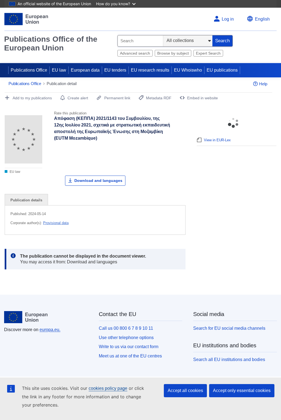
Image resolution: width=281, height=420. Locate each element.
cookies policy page (108, 388)
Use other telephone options (126, 337)
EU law (59, 70)
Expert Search (208, 53)
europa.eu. (50, 329)
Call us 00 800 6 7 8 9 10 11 (126, 328)
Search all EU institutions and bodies (229, 359)
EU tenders (115, 70)
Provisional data (56, 223)
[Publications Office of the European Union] (26, 19)
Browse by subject (173, 53)
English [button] (262, 19)
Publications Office (29, 70)
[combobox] (140, 40)
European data (85, 70)
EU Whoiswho (188, 70)
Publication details (26, 200)
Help (263, 83)
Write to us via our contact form (128, 346)
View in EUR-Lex (217, 140)
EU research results (150, 70)
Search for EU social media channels (229, 328)
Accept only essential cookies (242, 390)
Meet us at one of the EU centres (130, 356)
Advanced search (135, 53)
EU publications (222, 70)
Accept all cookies (185, 390)
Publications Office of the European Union (50, 43)
